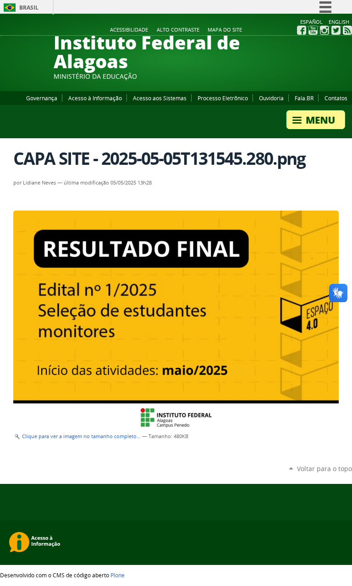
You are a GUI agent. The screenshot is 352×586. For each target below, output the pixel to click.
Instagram (324, 30)
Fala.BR (304, 98)
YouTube (313, 30)
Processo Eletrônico (223, 98)
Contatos (335, 98)
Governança (41, 98)
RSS (347, 30)
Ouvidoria (271, 98)
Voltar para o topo (324, 468)
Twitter (336, 30)
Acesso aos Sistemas (160, 98)
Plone (117, 575)
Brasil (28, 7)
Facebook (301, 30)
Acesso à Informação (95, 98)
